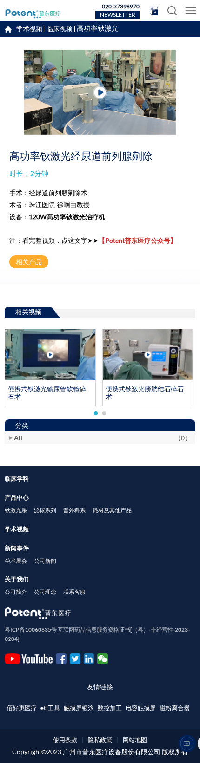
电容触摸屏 (141, 707)
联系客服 (74, 591)
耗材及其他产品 (112, 510)
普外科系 (74, 510)
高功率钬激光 (98, 28)
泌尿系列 (45, 510)
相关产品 (29, 262)
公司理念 (45, 591)
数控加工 (110, 707)
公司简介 (16, 591)
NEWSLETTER (117, 14)
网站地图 (135, 739)
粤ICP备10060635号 (31, 629)
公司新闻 (45, 560)
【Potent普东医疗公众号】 (138, 240)
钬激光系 (16, 510)
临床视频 (60, 29)
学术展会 (16, 560)
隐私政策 (100, 739)
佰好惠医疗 (22, 707)
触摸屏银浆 (79, 707)
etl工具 (50, 707)
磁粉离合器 (175, 707)
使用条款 (65, 739)
